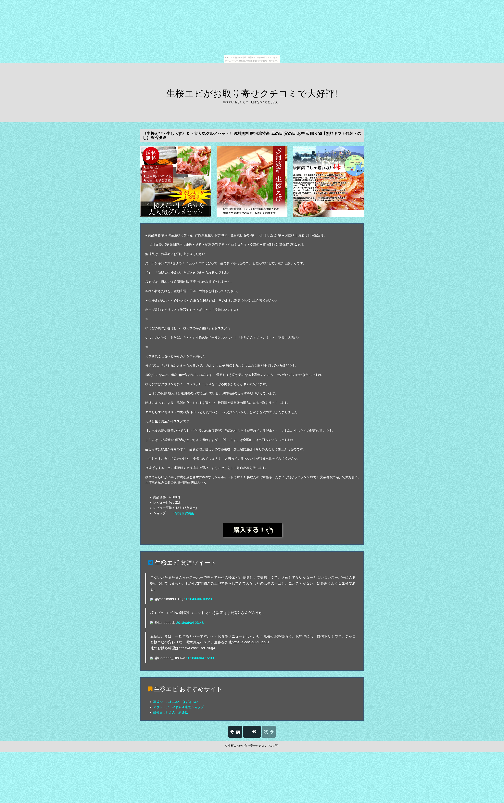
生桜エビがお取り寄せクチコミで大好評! (252, 93)
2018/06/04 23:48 (190, 623)
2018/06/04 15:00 (200, 658)
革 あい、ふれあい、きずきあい (175, 701)
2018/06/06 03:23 (198, 599)
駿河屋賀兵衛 (184, 513)
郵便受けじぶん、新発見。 (172, 712)
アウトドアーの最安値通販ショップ (178, 707)
